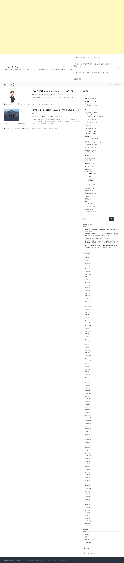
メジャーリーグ (91, 203)
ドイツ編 (89, 176)
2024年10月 (88, 306)
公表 (26, 128)
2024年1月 (87, 323)
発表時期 (51, 128)
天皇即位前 (35, 128)
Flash (40, 560)
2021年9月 (87, 396)
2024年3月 (88, 317)
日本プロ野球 (45, 104)
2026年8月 (88, 258)
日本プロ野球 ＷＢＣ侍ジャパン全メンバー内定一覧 (52, 91)
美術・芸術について (90, 193)
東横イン (89, 152)
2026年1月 (87, 271)
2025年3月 (87, 296)
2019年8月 (87, 461)
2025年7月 (87, 287)
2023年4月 (88, 344)
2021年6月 (87, 404)
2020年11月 (88, 420)
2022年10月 (88, 361)
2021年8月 (87, 399)
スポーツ (87, 125)
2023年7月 (87, 339)
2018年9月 (87, 491)
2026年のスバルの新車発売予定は (94, 238)
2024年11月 (88, 304)
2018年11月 (87, 485)
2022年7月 (87, 369)
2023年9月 (87, 334)
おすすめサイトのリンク (91, 101)
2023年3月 (87, 347)
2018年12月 (88, 483)
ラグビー (87, 136)
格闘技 (86, 169)
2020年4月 (88, 439)
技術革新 (87, 155)
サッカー (87, 115)
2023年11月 (88, 328)
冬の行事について (89, 144)
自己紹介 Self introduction (100, 72)
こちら (94, 553)
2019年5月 (87, 469)
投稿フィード (88, 537)
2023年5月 (87, 342)
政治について (9, 128)
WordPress (62, 560)
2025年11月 (87, 277)
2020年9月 (88, 426)
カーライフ (87, 109)
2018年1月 (87, 513)
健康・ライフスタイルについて (93, 142)
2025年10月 (88, 279)
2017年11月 (87, 518)
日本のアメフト (91, 105)
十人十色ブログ (12, 67)
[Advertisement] (58, 13)
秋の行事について (89, 188)
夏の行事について (89, 147)
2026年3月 (87, 266)
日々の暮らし (88, 163)
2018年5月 (87, 502)
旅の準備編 (91, 180)
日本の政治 (17, 128)
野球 (14, 104)
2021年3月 (87, 409)
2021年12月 (88, 388)
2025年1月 (87, 298)
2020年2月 (88, 445)
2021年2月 (87, 412)
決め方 (45, 128)
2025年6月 (87, 290)
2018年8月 (87, 494)
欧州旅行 (87, 171)
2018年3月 (87, 507)
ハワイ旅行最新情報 (90, 133)
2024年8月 (88, 309)
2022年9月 (87, 363)
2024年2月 (88, 320)
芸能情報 (87, 196)
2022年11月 (88, 358)
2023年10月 (88, 331)
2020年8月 (88, 428)
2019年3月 (87, 475)
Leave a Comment (58, 94)
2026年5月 (87, 263)
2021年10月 (88, 393)
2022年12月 (88, 355)
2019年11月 (87, 453)
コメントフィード (89, 539)
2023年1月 (87, 352)
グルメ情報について (90, 112)
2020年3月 (88, 442)
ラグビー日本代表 (91, 138)
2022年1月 (87, 385)
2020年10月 (88, 423)
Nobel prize (88, 96)
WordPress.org (89, 542)
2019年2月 (87, 477)
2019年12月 (88, 450)
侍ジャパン (26, 104)
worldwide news (89, 98)
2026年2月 (87, 268)
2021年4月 (87, 407)
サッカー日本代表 (91, 119)
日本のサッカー (91, 122)
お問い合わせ (96, 57)
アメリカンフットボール (91, 104)
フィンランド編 (91, 184)
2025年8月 (87, 285)
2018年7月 (87, 496)
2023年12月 (88, 325)
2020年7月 (88, 431)
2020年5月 (88, 437)
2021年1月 (87, 415)
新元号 (41, 128)
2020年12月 (88, 418)
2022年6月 (87, 371)
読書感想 (87, 199)
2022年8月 (88, 366)
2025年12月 (88, 274)
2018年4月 (87, 504)
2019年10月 (88, 456)
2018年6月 (87, 499)
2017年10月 (88, 521)
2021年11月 (87, 390)
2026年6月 (87, 260)
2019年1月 (87, 480)
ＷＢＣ (51, 104)
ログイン (87, 534)
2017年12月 (88, 515)
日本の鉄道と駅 (91, 211)
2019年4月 (87, 472)
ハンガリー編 (90, 179)
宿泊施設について (89, 150)
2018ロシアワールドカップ (94, 116)
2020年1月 (87, 447)
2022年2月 (87, 382)
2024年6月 (88, 312)
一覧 (21, 104)
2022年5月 (87, 374)
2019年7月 (87, 464)
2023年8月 (88, 336)
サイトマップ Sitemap (81, 72)
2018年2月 (87, 510)
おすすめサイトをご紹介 (81, 57)
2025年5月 (87, 293)
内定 (39, 104)
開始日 (56, 128)
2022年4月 (88, 377)
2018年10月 (88, 488)
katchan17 (46, 94)
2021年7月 (87, 401)
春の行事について (89, 166)
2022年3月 (87, 380)
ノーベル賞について (90, 131)
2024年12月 (88, 301)
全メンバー (34, 104)
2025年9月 (87, 282)
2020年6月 (88, 434)
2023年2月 (87, 350)
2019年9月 (87, 458)
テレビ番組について (90, 128)
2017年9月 (87, 523)
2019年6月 (87, 466)
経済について (88, 190)
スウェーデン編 (91, 173)
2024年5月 (87, 315)
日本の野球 (9, 104)
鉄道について (88, 209)
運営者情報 (77, 79)
